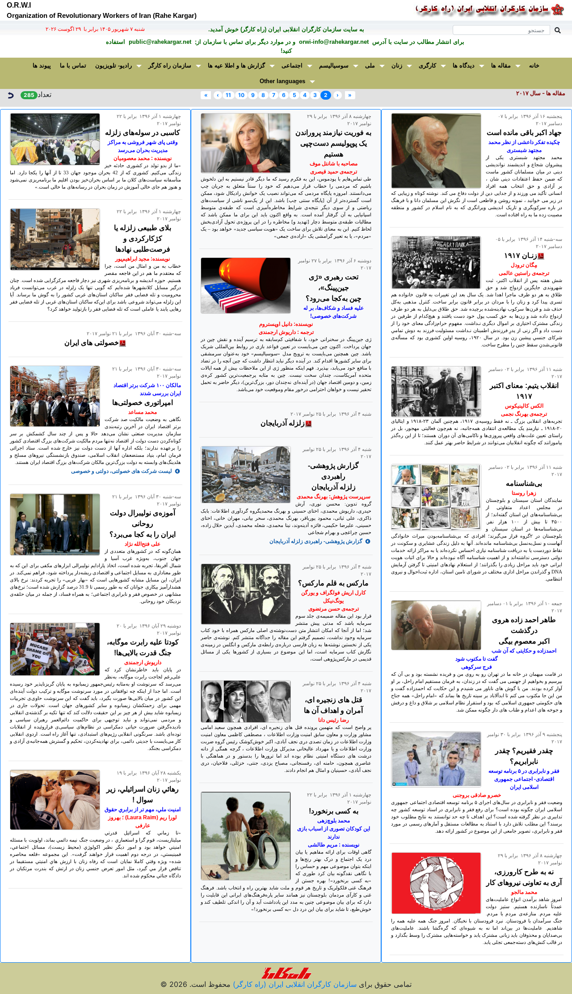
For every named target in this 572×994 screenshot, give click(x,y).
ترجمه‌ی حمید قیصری (333, 171)
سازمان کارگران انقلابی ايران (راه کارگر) (294, 984)
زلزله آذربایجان (283, 423)
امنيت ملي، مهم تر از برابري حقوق (143, 809)
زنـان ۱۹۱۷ (520, 255)
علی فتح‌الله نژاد (142, 544)
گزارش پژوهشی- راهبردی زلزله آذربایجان (333, 476)
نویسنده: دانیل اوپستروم (286, 324)
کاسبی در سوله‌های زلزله (142, 132)
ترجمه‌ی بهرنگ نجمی (524, 414)
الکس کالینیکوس (524, 406)
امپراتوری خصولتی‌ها (142, 402)
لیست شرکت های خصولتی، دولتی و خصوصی (121, 471)
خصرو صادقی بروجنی (477, 795)
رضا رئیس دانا (333, 720)
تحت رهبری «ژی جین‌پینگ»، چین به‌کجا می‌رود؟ (334, 287)
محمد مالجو (524, 892)
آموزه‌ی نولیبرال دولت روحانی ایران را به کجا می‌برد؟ (142, 523)
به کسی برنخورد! (333, 811)
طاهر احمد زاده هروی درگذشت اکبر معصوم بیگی (524, 630)
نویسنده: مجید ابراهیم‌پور (142, 259)
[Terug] (10, 94)
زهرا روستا (524, 493)
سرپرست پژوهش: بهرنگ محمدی (333, 496)
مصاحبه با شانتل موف (334, 163)
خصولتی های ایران (91, 342)
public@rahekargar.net (159, 41)
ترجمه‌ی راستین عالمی (524, 273)
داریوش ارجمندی (142, 662)
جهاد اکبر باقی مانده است (524, 132)
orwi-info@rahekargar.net (333, 41)
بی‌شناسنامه (524, 483)
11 (228, 95)
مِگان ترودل (524, 265)
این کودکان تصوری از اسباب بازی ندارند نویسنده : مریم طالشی (333, 837)
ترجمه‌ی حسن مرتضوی (333, 609)
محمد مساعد (142, 412)
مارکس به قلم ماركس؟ (333, 583)
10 (241, 95)
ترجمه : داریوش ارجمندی (286, 332)
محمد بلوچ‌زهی (333, 820)
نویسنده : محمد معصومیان (143, 158)
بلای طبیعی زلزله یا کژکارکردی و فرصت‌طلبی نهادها (142, 238)
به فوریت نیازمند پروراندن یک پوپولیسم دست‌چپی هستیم (333, 143)
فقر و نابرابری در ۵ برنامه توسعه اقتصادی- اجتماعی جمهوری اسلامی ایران (523, 779)
